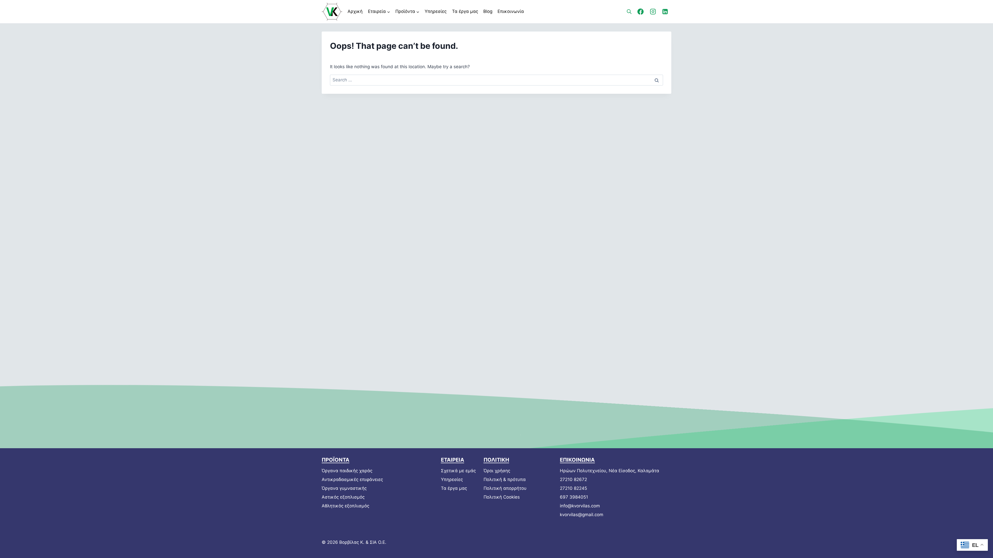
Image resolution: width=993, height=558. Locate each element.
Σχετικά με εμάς (458, 470)
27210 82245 (573, 488)
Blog (487, 11)
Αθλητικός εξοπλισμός (345, 505)
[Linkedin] (665, 11)
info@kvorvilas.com (580, 505)
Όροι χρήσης (497, 470)
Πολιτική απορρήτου (505, 488)
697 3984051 (574, 497)
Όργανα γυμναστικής (344, 488)
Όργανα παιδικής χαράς (347, 470)
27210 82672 (573, 479)
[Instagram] (653, 11)
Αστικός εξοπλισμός (343, 497)
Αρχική (355, 11)
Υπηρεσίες (436, 11)
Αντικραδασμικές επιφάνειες (352, 479)
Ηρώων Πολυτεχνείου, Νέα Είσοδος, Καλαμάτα (609, 470)
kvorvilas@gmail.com (581, 514)
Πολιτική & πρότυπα (505, 479)
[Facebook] (640, 11)
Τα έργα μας (465, 11)
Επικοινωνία (511, 11)
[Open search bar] (629, 11)
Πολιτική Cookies (502, 497)
